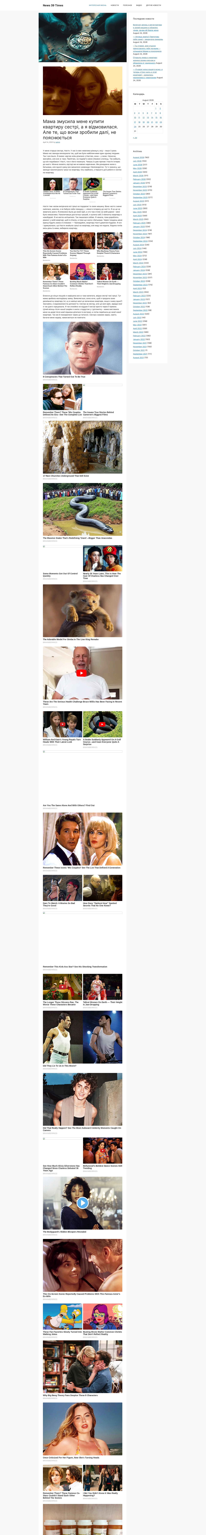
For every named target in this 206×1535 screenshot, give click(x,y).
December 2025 (140, 186)
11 (139, 117)
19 (144, 122)
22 (156, 122)
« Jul (135, 138)
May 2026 (137, 168)
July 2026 (137, 161)
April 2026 (137, 172)
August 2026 (138, 157)
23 (161, 122)
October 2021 (139, 350)
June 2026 (137, 165)
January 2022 (139, 339)
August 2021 (138, 358)
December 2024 (140, 230)
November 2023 (140, 277)
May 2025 (137, 212)
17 (135, 122)
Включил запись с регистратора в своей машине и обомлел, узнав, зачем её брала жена (147, 27)
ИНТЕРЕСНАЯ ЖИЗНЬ (97, 5)
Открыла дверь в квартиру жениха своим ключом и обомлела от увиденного (145, 60)
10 (135, 117)
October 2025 (139, 194)
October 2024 (139, 237)
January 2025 (139, 227)
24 (135, 127)
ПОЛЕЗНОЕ (127, 5)
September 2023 (140, 285)
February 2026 (139, 179)
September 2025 (140, 197)
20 (148, 122)
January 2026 (139, 183)
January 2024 (139, 270)
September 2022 (140, 310)
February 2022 (139, 336)
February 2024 (139, 267)
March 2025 (138, 219)
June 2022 (137, 321)
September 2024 (140, 241)
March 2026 (138, 176)
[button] (82, 37)
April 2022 (137, 328)
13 (148, 117)
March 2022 (138, 332)
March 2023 (138, 292)
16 (161, 117)
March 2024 (138, 263)
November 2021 (140, 347)
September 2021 (140, 354)
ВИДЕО (139, 5)
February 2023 (139, 296)
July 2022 (137, 317)
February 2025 (139, 223)
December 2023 (140, 274)
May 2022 (137, 325)
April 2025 (137, 216)
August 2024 (138, 245)
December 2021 (140, 343)
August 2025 (138, 201)
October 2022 (139, 307)
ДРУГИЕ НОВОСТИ (153, 5)
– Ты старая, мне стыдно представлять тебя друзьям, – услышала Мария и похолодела (147, 48)
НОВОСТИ (115, 5)
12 (144, 117)
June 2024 (137, 252)
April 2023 (137, 288)
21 (152, 122)
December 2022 (140, 303)
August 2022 (138, 314)
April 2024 (137, 259)
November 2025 (140, 190)
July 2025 (137, 205)
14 (152, 117)
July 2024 (137, 248)
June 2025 (137, 208)
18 (139, 122)
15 (156, 117)
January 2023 (139, 299)
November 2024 (140, 234)
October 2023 (139, 281)
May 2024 (137, 256)
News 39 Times (53, 5)
